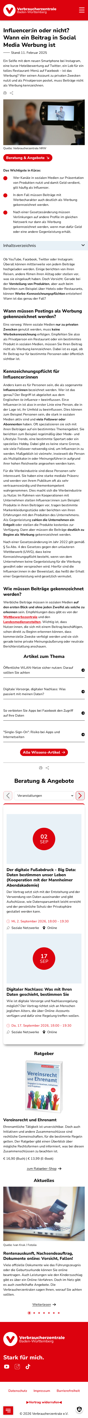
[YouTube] (6, 1366)
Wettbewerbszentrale (20, 617)
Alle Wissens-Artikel (41, 752)
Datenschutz (17, 1391)
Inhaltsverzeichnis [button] (19, 245)
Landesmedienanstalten (22, 622)
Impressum (42, 1391)
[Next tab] (80, 795)
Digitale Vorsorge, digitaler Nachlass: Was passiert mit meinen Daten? (34, 691)
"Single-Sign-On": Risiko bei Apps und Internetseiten (31, 734)
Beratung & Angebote (25, 157)
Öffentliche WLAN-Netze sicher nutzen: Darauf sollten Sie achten (38, 670)
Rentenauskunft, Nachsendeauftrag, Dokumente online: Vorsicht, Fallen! (38, 1256)
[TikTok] (28, 1366)
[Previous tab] (7, 795)
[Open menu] (8, 1410)
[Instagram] (17, 1366)
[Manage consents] (79, 1409)
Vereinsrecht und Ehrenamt (29, 1120)
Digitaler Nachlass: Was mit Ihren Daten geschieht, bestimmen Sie (39, 992)
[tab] (29, 1313)
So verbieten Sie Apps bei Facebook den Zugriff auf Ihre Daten (38, 713)
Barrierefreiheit (68, 1391)
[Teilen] (11, 93)
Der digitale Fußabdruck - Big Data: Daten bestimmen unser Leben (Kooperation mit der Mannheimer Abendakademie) (41, 877)
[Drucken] (5, 93)
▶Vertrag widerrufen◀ (44, 1402)
